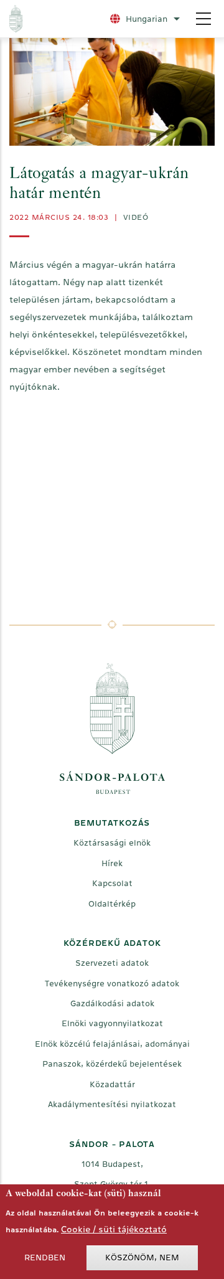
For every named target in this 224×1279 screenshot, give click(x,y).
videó (136, 217)
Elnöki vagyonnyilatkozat (112, 1023)
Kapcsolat (112, 883)
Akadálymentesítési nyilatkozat (112, 1104)
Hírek (112, 863)
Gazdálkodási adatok (112, 1003)
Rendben (44, 1257)
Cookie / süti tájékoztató (114, 1229)
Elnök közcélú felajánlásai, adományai (112, 1044)
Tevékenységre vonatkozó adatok (112, 983)
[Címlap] (54, 18)
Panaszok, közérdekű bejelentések (112, 1064)
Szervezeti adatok (112, 963)
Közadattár (112, 1084)
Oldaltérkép (112, 904)
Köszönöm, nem (142, 1257)
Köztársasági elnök (112, 843)
